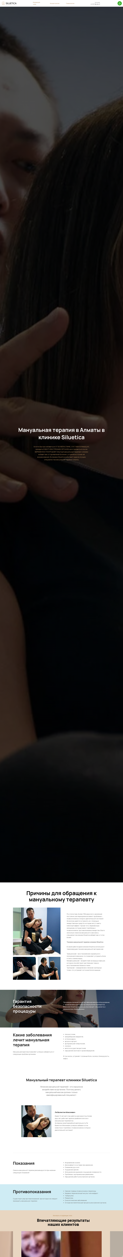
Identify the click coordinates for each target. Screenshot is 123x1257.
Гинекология (70, 3)
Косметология (54, 3)
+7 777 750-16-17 (95, 4)
